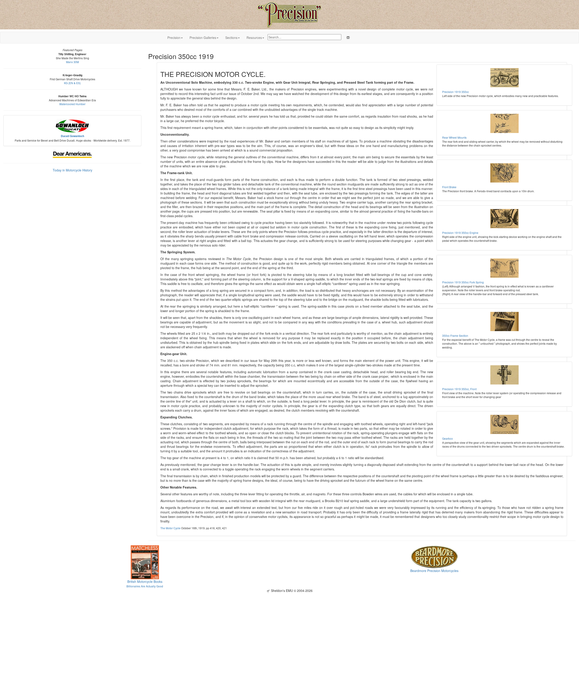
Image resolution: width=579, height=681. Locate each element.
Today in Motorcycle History (72, 170)
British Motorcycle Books (144, 581)
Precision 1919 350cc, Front (459, 389)
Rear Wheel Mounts (454, 137)
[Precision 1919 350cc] (504, 77)
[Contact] (347, 37)
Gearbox (447, 438)
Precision (173, 37)
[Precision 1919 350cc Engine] (504, 218)
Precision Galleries (203, 37)
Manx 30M (72, 62)
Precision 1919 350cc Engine (460, 233)
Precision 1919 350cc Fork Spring (463, 282)
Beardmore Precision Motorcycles (434, 570)
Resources (254, 37)
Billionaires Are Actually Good (144, 586)
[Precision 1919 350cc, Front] (504, 374)
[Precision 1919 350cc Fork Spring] (504, 268)
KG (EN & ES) (72, 83)
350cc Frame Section (455, 335)
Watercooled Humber (72, 104)
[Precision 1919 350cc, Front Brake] (504, 173)
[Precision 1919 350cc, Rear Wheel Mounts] (504, 123)
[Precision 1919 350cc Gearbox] (504, 424)
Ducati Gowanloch (72, 136)
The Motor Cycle (170, 528)
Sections (231, 37)
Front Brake (449, 187)
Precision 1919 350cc (455, 92)
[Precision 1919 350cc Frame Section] (504, 321)
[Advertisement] (289, 624)
